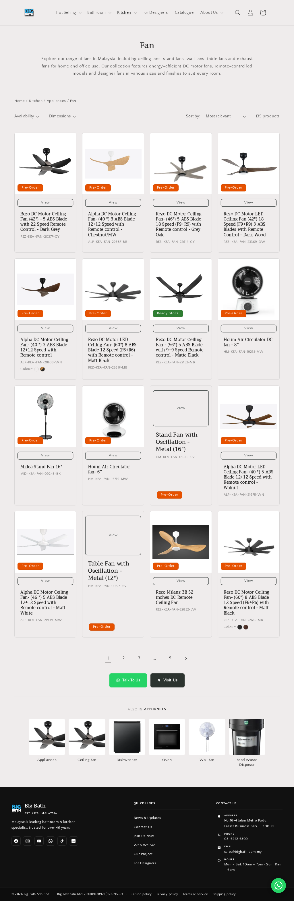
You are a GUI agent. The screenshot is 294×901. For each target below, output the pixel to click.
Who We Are (144, 845)
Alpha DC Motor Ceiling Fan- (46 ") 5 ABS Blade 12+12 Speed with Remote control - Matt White (44, 603)
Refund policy (141, 894)
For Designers (145, 863)
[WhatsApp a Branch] (278, 885)
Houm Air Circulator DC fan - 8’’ (248, 342)
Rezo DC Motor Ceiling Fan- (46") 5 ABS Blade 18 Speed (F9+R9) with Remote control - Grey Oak (179, 225)
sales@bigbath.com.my (243, 852)
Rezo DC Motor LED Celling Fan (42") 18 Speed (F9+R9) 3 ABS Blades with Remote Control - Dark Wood (245, 225)
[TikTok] (62, 841)
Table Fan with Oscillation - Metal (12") (108, 571)
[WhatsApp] (50, 841)
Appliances (56, 101)
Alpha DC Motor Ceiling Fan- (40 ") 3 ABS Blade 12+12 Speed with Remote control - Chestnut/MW (112, 225)
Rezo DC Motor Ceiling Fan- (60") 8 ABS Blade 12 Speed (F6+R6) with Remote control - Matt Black (246, 603)
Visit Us (170, 680)
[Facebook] (16, 841)
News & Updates (147, 818)
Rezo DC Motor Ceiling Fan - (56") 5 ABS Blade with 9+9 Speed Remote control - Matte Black (180, 347)
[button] (68, 13)
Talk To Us (131, 680)
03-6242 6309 (236, 839)
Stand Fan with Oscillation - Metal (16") (177, 442)
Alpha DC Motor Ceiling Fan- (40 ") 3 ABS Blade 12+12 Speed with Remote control (44, 347)
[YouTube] (39, 841)
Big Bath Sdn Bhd (36, 894)
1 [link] (108, 658)
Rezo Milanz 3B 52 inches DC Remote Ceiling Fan (174, 598)
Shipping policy (224, 894)
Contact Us (143, 827)
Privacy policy (167, 894)
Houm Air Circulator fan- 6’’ (109, 469)
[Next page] (185, 658)
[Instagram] (27, 841)
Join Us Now (144, 836)
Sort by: (193, 116)
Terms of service (195, 894)
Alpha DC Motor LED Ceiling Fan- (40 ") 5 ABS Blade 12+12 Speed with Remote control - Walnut (249, 477)
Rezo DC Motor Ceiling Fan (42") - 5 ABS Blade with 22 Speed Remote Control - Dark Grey (43, 222)
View (45, 202)
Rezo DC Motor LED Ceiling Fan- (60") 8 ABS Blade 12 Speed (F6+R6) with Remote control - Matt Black (112, 350)
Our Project (143, 854)
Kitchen (35, 101)
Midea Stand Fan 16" (41, 467)
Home (19, 101)
